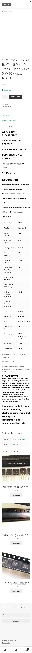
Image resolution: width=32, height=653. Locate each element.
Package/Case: (9, 248)
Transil (20, 343)
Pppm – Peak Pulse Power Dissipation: (8, 270)
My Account (5, 650)
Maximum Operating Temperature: (8, 304)
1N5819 (15, 444)
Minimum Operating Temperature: (8, 294)
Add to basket (15, 96)
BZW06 (20, 311)
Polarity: (6, 228)
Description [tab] (5, 115)
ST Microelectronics (19, 439)
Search (16, 650)
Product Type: (8, 223)
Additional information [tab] (9, 120)
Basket (24, 648)
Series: (6, 311)
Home (5, 11)
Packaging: (7, 316)
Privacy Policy (6, 643)
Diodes (10, 11)
